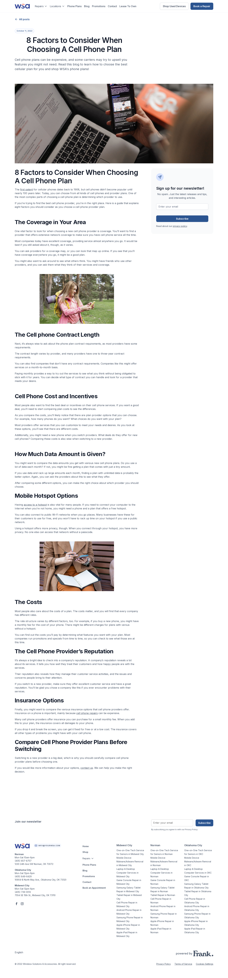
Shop (85, 852)
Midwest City (124, 845)
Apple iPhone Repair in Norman (162, 923)
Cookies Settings (204, 964)
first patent (26, 189)
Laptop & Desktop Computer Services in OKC (198, 871)
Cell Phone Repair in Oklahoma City (194, 900)
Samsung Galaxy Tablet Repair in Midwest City (128, 889)
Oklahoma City (193, 845)
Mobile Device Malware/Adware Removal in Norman (163, 861)
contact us (86, 767)
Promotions (98, 6)
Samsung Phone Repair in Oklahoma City (197, 915)
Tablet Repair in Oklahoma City (197, 893)
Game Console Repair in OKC (196, 878)
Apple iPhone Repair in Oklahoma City (196, 923)
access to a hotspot (35, 504)
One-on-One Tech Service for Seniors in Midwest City (130, 852)
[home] (22, 6)
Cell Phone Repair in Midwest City (126, 904)
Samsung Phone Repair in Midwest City (129, 919)
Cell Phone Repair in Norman (160, 900)
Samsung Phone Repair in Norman (163, 915)
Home (86, 846)
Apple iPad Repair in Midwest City (126, 934)
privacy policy (180, 226)
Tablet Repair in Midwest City (129, 897)
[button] (41, 6)
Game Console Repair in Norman (162, 882)
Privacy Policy (163, 964)
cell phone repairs (87, 713)
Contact (112, 6)
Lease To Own (127, 6)
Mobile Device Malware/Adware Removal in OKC (197, 861)
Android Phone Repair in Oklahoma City (196, 908)
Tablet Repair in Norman (162, 895)
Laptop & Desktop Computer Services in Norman (161, 873)
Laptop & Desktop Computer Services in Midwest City (127, 873)
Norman (155, 845)
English (19, 952)
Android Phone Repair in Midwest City (128, 912)
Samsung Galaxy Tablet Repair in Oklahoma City (196, 886)
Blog (86, 6)
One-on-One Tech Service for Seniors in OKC (198, 852)
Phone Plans (74, 6)
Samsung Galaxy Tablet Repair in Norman (162, 889)
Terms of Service (183, 964)
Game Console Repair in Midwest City (128, 882)
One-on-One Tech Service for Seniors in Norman (164, 852)
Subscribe (204, 822)
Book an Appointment (94, 887)
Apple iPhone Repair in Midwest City (128, 927)
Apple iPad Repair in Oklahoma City (194, 930)
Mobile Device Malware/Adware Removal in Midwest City (129, 861)
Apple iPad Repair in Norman (160, 930)
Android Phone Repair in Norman (162, 908)
